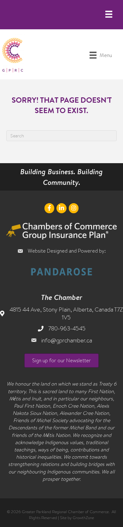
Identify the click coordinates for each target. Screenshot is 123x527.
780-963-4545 (66, 328)
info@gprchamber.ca (66, 340)
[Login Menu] (109, 14)
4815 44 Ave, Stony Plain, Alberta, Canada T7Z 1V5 (66, 313)
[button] (61, 360)
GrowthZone (83, 517)
